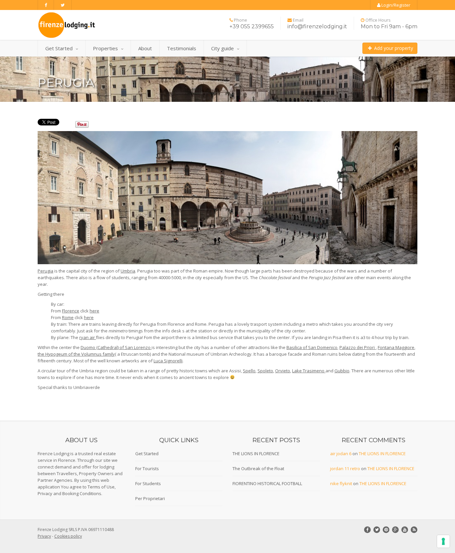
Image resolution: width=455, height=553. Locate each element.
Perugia (45, 271)
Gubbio (341, 371)
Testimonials (181, 48)
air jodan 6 (340, 454)
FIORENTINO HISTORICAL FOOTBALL (267, 483)
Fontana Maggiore (396, 347)
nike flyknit (341, 483)
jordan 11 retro (345, 468)
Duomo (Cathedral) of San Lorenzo (116, 347)
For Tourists (147, 468)
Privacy (45, 493)
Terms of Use (101, 487)
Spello (249, 371)
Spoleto (265, 371)
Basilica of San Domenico (311, 347)
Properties (105, 48)
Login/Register (395, 5)
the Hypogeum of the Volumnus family (76, 354)
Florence (70, 311)
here (94, 311)
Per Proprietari (150, 498)
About (145, 48)
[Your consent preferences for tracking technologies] (443, 541)
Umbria (128, 271)
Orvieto (282, 371)
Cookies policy (68, 536)
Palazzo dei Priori (357, 347)
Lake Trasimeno (308, 371)
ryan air (87, 337)
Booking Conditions (81, 493)
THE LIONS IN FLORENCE (255, 454)
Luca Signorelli (168, 361)
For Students (148, 483)
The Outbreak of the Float (258, 468)
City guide (222, 48)
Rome (68, 317)
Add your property (393, 48)
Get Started (59, 48)
